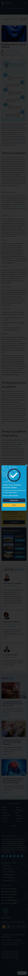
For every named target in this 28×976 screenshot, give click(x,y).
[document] (14, 488)
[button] (26, 465)
